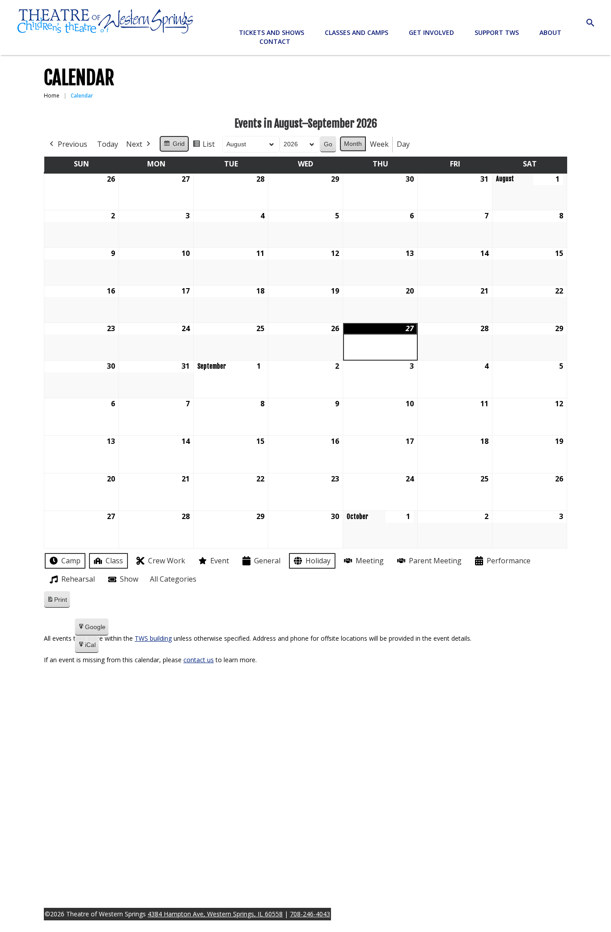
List (203, 146)
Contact (274, 41)
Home (51, 95)
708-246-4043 (310, 914)
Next (134, 144)
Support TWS (497, 32)
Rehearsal (78, 579)
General (267, 561)
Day (403, 144)
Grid (174, 146)
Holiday (318, 561)
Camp (71, 561)
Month (353, 143)
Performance (508, 561)
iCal (86, 647)
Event (219, 561)
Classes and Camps (356, 32)
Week (379, 144)
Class (114, 561)
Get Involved (431, 32)
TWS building (153, 638)
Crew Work (166, 561)
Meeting (370, 561)
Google (91, 629)
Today (107, 144)
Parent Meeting (435, 561)
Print (57, 602)
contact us (198, 659)
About (550, 32)
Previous (72, 144)
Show (129, 579)
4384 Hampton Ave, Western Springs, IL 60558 (215, 914)
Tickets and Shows (271, 32)
